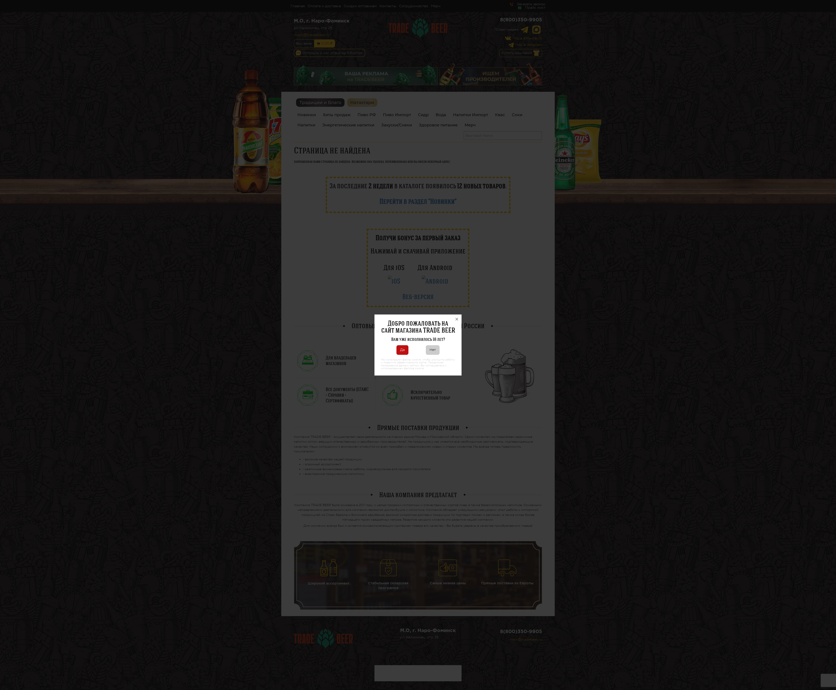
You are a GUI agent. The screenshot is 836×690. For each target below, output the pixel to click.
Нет (433, 350)
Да (402, 350)
